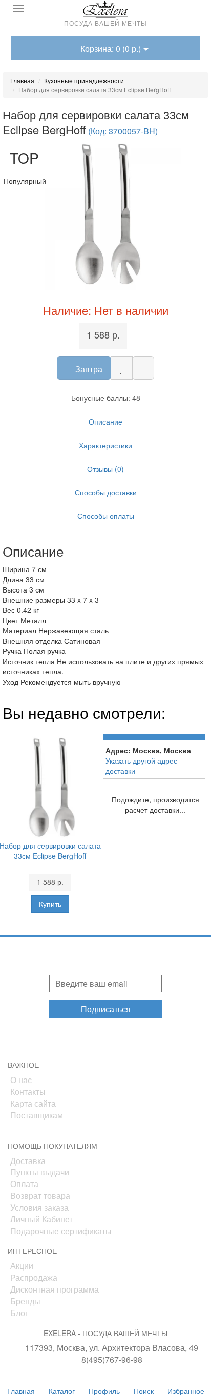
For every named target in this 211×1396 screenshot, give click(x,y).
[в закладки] (122, 368)
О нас (21, 1080)
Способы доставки (106, 492)
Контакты (28, 1091)
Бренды (25, 1301)
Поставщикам (36, 1115)
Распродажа (33, 1277)
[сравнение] (143, 368)
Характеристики (105, 445)
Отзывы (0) (105, 468)
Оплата (24, 1184)
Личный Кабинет (41, 1219)
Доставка (28, 1161)
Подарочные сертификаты (61, 1231)
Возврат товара (40, 1195)
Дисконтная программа (54, 1289)
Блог (19, 1313)
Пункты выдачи (39, 1172)
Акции (21, 1266)
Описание (105, 421)
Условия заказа (39, 1207)
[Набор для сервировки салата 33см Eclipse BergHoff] (105, 214)
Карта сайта (33, 1103)
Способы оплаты (105, 516)
